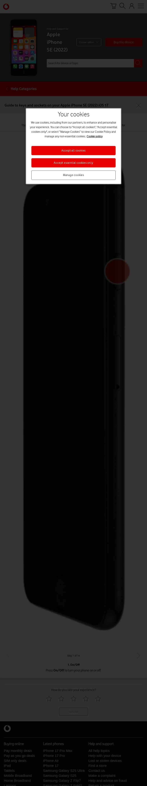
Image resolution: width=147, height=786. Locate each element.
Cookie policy (95, 136)
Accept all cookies (73, 150)
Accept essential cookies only (73, 163)
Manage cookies (73, 175)
